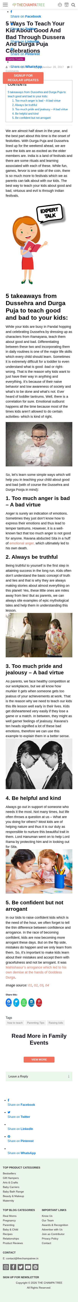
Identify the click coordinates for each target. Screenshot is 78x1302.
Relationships (11, 1238)
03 (41, 985)
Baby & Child (10, 1229)
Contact (46, 1243)
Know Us (47, 1215)
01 (30, 985)
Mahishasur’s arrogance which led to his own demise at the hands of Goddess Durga (36, 972)
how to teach (15, 1022)
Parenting (8, 1224)
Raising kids (56, 1022)
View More (39, 1059)
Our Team (48, 1220)
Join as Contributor (53, 1234)
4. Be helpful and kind (25, 113)
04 (47, 985)
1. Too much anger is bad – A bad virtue (36, 100)
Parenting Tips (35, 1022)
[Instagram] (6, 1268)
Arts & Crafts (10, 1182)
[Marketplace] (66, 5)
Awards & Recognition (55, 1224)
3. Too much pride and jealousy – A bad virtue (40, 109)
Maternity (8, 1200)
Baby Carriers (11, 1187)
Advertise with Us (52, 1229)
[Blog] (60, 5)
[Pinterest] (35, 1268)
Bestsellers (9, 1173)
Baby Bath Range (13, 1191)
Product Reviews (13, 1243)
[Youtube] (28, 1268)
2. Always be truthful (24, 105)
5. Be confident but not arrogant (31, 117)
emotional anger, (22, 543)
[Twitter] (21, 1268)
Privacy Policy (50, 1238)
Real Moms (9, 1215)
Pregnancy (9, 1220)
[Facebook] (13, 1268)
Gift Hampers (11, 1177)
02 (36, 985)
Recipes (7, 1234)
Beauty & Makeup (13, 1196)
